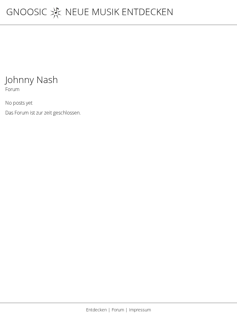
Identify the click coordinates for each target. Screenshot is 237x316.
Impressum (140, 310)
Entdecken (96, 310)
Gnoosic (26, 11)
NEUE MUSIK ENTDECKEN (119, 11)
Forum (118, 310)
